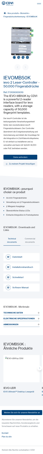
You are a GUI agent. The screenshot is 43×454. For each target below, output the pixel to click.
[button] (39, 368)
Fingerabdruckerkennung (14, 16)
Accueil (4, 13)
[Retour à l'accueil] (7, 3)
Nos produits (13, 13)
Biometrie (24, 13)
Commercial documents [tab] (30, 240)
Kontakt (5, 433)
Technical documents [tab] (12, 240)
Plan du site (7, 436)
